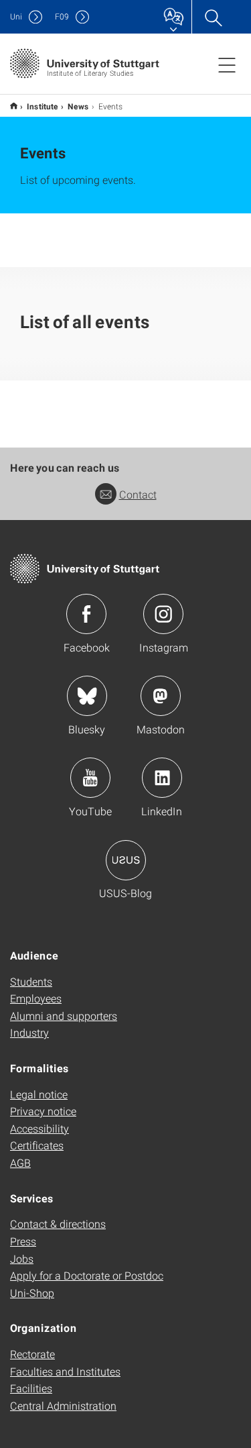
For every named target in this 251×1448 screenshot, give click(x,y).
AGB (20, 1162)
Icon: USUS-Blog (126, 860)
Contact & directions (58, 1224)
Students (31, 981)
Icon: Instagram (163, 614)
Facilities (31, 1388)
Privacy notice (43, 1111)
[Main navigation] (227, 64)
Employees (36, 998)
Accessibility (39, 1128)
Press (23, 1241)
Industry (29, 1032)
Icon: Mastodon (161, 696)
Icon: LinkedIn (162, 778)
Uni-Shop (32, 1293)
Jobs (21, 1258)
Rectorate (32, 1354)
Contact (138, 494)
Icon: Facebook (86, 614)
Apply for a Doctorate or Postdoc (86, 1275)
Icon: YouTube (90, 778)
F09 (62, 16)
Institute (42, 106)
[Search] (213, 17)
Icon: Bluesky (87, 696)
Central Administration (63, 1405)
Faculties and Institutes (65, 1371)
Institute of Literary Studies (13, 106)
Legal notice (39, 1094)
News (78, 106)
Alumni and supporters (63, 1016)
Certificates (37, 1145)
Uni (16, 16)
